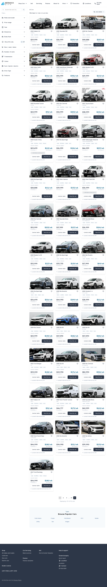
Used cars (5, 555)
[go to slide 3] (41, 64)
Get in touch (62, 558)
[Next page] (74, 497)
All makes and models (8, 553)
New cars (4, 558)
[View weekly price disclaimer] (51, 41)
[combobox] (12, 9)
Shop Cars (21, 3)
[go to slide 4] (42, 64)
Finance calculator (28, 560)
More (64, 3)
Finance (47, 3)
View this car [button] (47, 44)
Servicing (39, 3)
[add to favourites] (52, 31)
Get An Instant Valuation (46, 553)
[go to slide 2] (40, 64)
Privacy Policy (17, 580)
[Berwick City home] (7, 3)
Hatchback (67, 518)
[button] (23, 9)
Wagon (67, 521)
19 (71, 498)
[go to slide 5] (95, 64)
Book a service (27, 553)
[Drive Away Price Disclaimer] (61, 41)
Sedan (96, 518)
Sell (32, 3)
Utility (38, 521)
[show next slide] (51, 24)
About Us (56, 3)
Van (53, 521)
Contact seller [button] (36, 44)
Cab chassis (38, 518)
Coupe (53, 518)
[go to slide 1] (64, 64)
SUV (82, 518)
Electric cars (5, 560)
